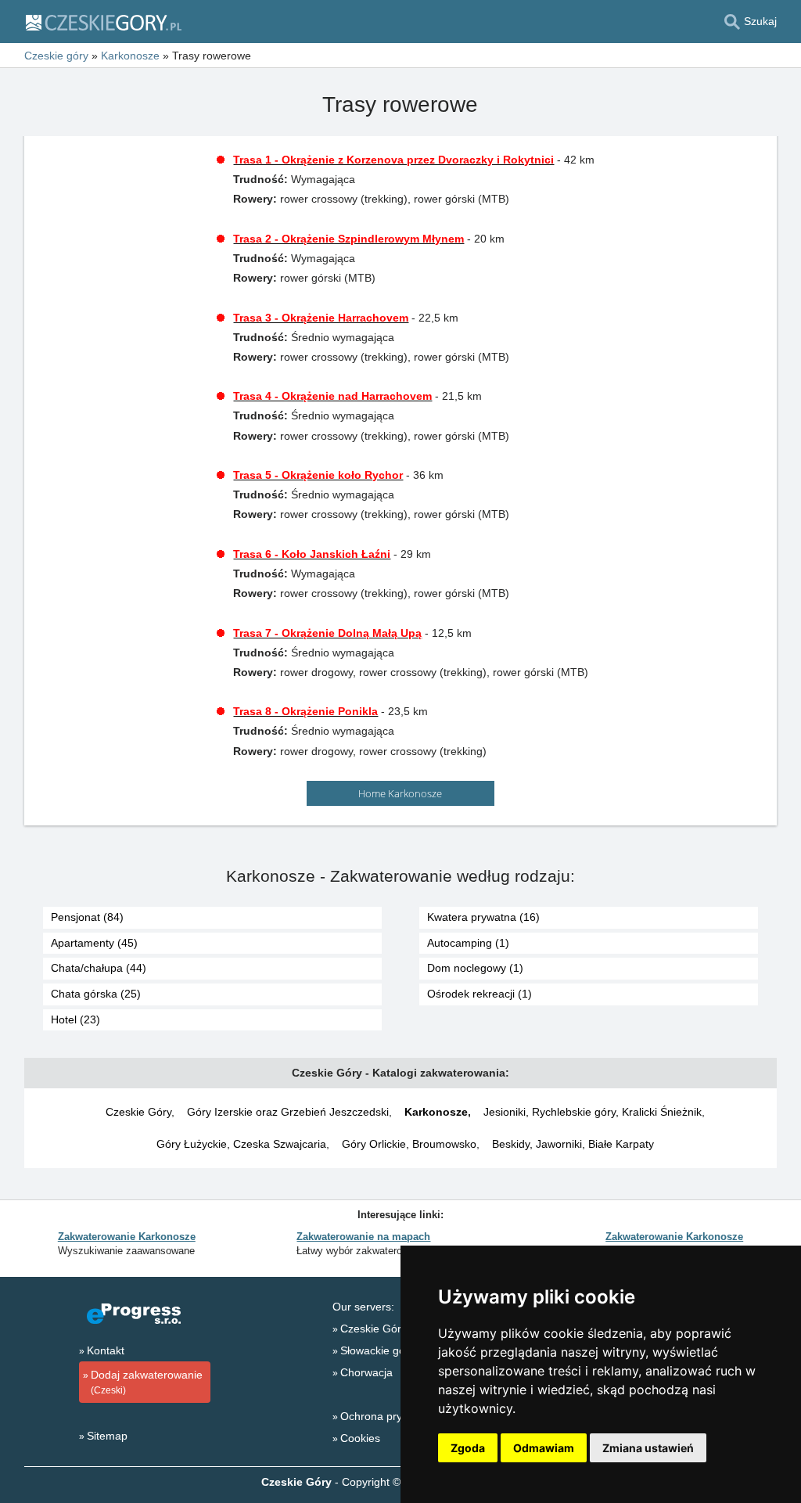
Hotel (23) (75, 1019)
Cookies (360, 1438)
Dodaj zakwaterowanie (147, 1382)
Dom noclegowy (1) (475, 968)
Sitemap (107, 1435)
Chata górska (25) (96, 993)
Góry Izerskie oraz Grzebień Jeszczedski (288, 1112)
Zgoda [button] (468, 1447)
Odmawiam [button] (543, 1447)
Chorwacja (366, 1372)
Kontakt (105, 1350)
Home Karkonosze (400, 793)
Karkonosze (436, 1112)
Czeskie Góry (138, 1112)
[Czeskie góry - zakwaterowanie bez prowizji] (102, 22)
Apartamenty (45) (94, 943)
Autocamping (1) (468, 943)
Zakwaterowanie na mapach (363, 1236)
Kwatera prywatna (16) (483, 917)
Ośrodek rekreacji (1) (479, 993)
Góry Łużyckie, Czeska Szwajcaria (241, 1144)
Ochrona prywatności (392, 1416)
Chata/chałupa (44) (98, 968)
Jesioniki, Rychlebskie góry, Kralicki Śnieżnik (592, 1112)
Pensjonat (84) (87, 917)
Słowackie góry (377, 1350)
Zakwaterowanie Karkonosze (127, 1236)
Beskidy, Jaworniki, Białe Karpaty (573, 1144)
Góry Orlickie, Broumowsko (409, 1144)
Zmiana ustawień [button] (648, 1447)
